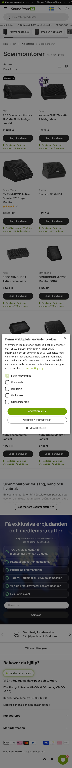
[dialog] (36, 384)
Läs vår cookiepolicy (32, 368)
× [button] (64, 338)
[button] (36, 428)
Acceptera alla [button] (37, 411)
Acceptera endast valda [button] (37, 419)
